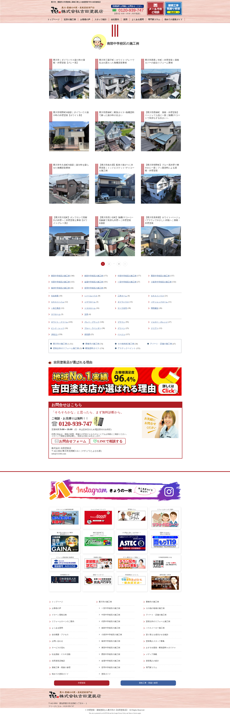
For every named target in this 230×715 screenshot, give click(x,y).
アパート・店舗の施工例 (161, 344)
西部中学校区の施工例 (160, 276)
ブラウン (121, 322)
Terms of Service (133, 713)
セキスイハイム (57, 302)
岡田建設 (154, 308)
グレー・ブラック (91, 322)
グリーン (121, 328)
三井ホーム (122, 296)
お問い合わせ (57, 641)
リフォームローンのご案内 (63, 621)
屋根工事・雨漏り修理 (61, 667)
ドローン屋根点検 (59, 615)
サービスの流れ (58, 648)
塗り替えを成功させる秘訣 (157, 635)
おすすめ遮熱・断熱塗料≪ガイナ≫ (161, 648)
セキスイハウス (157, 296)
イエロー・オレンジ (159, 322)
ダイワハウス (123, 302)
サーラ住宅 (122, 308)
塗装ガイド (106, 674)
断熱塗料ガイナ (92, 348)
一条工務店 (55, 308)
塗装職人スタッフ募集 (155, 641)
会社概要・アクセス (60, 635)
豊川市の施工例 (60, 344)
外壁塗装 (81, 683)
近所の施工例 (70, 19)
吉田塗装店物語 (58, 661)
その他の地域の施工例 (155, 608)
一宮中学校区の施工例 (127, 282)
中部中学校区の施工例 (127, 276)
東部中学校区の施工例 (60, 276)
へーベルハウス (90, 296)
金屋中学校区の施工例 (93, 282)
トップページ (53, 19)
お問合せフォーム (72, 441)
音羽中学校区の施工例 (93, 288)
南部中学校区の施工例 (93, 276)
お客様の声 (85, 19)
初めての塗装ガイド (173, 19)
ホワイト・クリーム (59, 322)
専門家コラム (154, 19)
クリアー (154, 328)
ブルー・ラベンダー (92, 328)
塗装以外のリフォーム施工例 (66, 348)
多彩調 (87, 334)
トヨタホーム (90, 308)
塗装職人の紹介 (152, 661)
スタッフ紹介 (101, 19)
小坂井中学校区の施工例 (161, 282)
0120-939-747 (75, 424)
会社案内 (115, 19)
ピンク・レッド (57, 328)
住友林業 (55, 296)
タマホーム (55, 314)
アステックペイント (127, 348)
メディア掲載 (151, 654)
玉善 (86, 314)
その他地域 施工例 (126, 344)
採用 (125, 19)
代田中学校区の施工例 (60, 282)
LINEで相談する (110, 441)
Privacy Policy (122, 713)
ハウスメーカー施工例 (155, 628)
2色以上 (54, 334)
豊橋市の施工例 (92, 344)
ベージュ (121, 334)
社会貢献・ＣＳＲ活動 (61, 654)
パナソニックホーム (159, 302)
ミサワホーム (90, 302)
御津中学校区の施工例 (60, 288)
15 (119, 264)
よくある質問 (138, 19)
